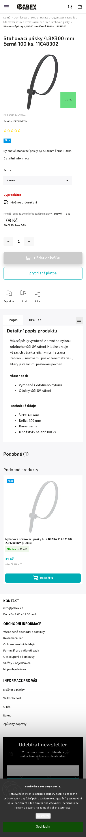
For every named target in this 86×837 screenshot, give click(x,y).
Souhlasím (43, 826)
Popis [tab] (13, 320)
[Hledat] (70, 6)
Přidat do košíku (47, 258)
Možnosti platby (14, 690)
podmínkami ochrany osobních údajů (42, 756)
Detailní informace (17, 158)
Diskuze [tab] (35, 320)
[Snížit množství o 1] (8, 241)
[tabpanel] (43, 529)
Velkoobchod (12, 698)
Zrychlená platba (43, 273)
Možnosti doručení (24, 202)
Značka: (15, 121)
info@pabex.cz (13, 608)
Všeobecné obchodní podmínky (24, 632)
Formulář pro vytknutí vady (21, 650)
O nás (7, 707)
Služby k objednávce (17, 663)
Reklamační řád (13, 638)
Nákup (7, 715)
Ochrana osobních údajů (19, 644)
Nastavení (43, 816)
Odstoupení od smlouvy (19, 657)
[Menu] (6, 6)
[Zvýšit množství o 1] (29, 241)
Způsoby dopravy (14, 724)
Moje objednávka (14, 669)
